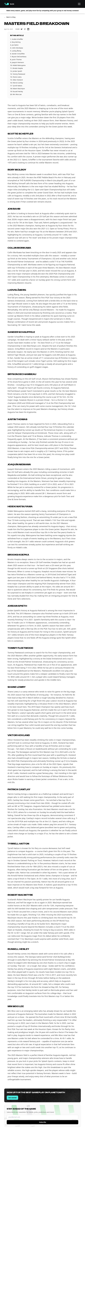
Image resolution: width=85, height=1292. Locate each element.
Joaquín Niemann (18, 62)
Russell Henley (18, 91)
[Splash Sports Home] (6, 3)
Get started (12, 1098)
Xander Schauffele (18, 54)
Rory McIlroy (16, 42)
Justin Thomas (17, 59)
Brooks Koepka (18, 68)
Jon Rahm (15, 45)
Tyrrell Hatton (17, 86)
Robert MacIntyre (19, 89)
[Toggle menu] (79, 3)
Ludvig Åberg (16, 51)
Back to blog (9, 17)
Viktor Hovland (18, 80)
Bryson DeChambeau (19, 57)
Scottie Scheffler (17, 39)
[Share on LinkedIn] (28, 29)
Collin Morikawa (17, 48)
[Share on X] (22, 29)
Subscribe (42, 1122)
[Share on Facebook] (25, 29)
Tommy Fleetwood (19, 74)
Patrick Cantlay (18, 83)
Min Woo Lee (17, 94)
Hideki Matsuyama (19, 65)
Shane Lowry (17, 77)
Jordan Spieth (17, 71)
